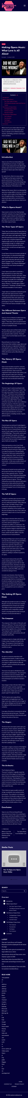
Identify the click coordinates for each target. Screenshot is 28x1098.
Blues (3, 995)
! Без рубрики (5, 977)
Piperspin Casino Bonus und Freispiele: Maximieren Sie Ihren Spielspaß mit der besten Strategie (14, 945)
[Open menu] (24, 5)
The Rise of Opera (8, 110)
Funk (3, 1020)
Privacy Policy (19, 1084)
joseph (4, 57)
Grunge (4, 1024)
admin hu (4, 991)
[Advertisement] (14, 26)
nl (2, 1044)
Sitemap (14, 1086)
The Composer (8, 116)
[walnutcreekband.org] (9, 5)
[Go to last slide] (4, 864)
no (2, 1046)
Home (20, 1081)
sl (2, 1066)
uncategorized (6, 1073)
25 (2, 980)
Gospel (4, 1022)
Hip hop (4, 1028)
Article (3, 993)
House (3, 1031)
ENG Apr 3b (5, 1013)
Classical (4, 1000)
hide (17, 95)
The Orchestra (7, 122)
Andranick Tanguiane (16, 88)
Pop (3, 1057)
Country (4, 1002)
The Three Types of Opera (10, 101)
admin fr (4, 986)
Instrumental (5, 1035)
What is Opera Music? (8, 99)
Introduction (6, 97)
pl (2, 1055)
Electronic (4, 1008)
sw (2, 1071)
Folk (3, 1017)
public (3, 1060)
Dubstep (4, 1006)
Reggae (4, 1062)
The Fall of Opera (8, 112)
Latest (3, 1040)
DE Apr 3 (4, 1004)
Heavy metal (5, 1026)
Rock (3, 1064)
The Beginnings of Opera (10, 108)
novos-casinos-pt (6, 1048)
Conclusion (5, 123)
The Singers (7, 120)
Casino (3, 997)
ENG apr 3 (4, 1011)
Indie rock (4, 1033)
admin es (4, 984)
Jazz (3, 1037)
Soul (3, 1068)
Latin (3, 1042)
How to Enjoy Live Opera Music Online (12, 871)
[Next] (24, 864)
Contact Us (8, 1084)
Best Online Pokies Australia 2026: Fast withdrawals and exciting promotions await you (13, 962)
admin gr (4, 988)
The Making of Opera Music (10, 114)
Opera (3, 44)
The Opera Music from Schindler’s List (20, 831)
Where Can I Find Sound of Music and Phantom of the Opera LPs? (7, 833)
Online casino (5, 1051)
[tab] (12, 879)
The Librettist (7, 118)
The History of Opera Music (10, 107)
